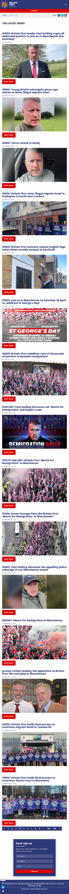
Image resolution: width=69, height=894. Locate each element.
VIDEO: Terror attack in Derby (21, 143)
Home (4, 15)
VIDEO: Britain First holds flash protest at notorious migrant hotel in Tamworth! (28, 726)
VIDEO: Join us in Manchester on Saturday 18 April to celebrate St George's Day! (34, 301)
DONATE (34, 11)
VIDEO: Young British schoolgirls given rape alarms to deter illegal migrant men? (30, 91)
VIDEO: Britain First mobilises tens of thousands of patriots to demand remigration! (33, 355)
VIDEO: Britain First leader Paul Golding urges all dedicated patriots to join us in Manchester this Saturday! (33, 36)
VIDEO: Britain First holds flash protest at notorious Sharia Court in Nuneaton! (28, 779)
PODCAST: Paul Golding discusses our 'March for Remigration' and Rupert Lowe (33, 408)
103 (54, 828)
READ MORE (8, 82)
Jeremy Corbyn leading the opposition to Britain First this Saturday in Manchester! (33, 672)
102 (48, 828)
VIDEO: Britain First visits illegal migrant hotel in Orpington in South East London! (33, 195)
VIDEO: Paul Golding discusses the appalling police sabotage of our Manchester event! (34, 568)
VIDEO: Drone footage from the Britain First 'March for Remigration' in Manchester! (30, 515)
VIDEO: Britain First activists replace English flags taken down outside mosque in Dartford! (34, 248)
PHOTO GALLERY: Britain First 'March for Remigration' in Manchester (28, 461)
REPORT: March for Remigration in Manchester (32, 620)
